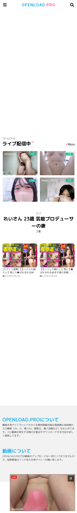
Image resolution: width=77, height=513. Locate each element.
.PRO (38, 5)
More (71, 144)
